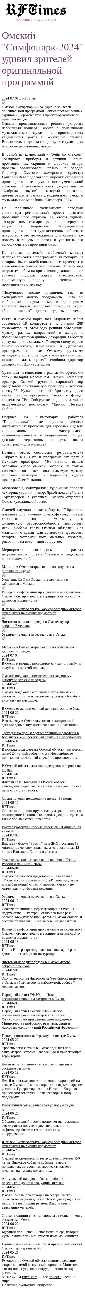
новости (55, 1277)
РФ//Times (29, 1277)
